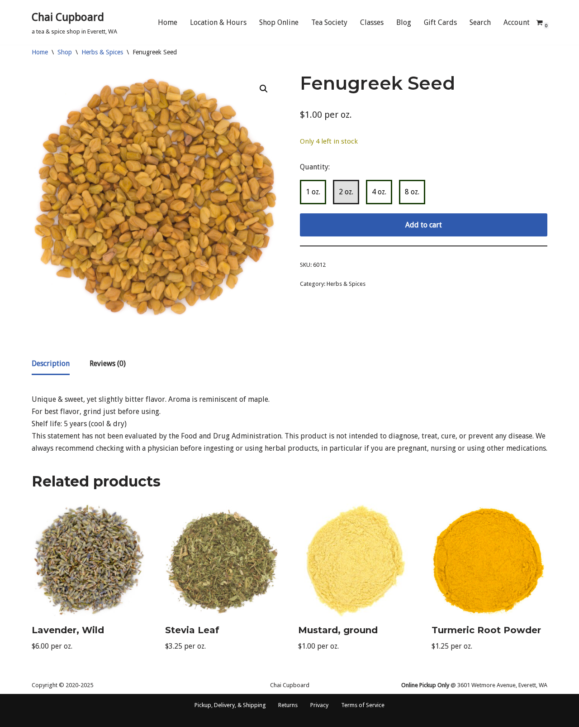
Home (167, 22)
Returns (288, 705)
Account (516, 22)
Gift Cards (440, 22)
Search (480, 22)
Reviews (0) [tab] (108, 363)
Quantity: (315, 167)
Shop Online (279, 22)
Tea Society (329, 22)
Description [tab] (51, 363)
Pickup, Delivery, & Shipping (230, 705)
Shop (64, 52)
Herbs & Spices (102, 52)
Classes (372, 22)
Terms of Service (362, 705)
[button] (264, 89)
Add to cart (423, 225)
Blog (403, 22)
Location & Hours (218, 22)
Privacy (319, 705)
